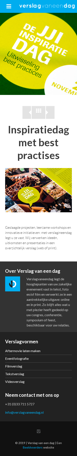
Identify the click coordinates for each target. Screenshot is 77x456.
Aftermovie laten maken (22, 351)
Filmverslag (13, 366)
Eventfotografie (17, 358)
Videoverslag (15, 381)
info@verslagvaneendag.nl (24, 412)
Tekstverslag (14, 374)
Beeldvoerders (33, 447)
